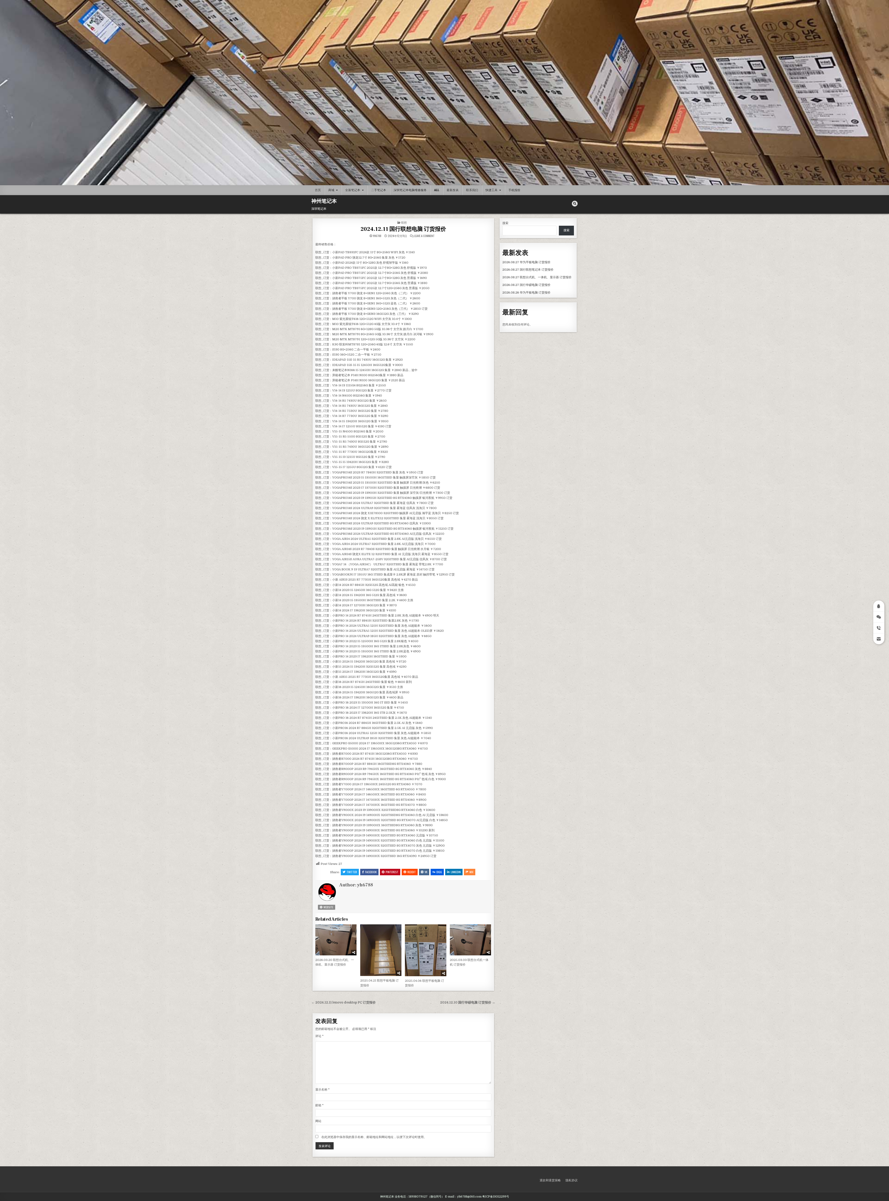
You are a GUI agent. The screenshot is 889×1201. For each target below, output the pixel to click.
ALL (436, 190)
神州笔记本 (324, 201)
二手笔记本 (378, 190)
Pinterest (392, 872)
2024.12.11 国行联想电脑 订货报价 (403, 229)
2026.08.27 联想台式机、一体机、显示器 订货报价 (537, 277)
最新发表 (453, 190)
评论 (319, 1036)
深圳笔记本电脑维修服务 (410, 190)
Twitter (352, 872)
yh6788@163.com (469, 1196)
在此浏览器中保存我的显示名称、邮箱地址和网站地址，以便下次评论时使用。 (374, 1137)
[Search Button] (575, 203)
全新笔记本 (352, 190)
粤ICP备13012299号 (495, 1196)
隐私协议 (572, 1180)
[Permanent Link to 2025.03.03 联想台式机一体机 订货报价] (470, 939)
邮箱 (319, 1105)
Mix (471, 872)
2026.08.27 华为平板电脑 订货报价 (526, 262)
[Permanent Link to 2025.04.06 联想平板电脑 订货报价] (425, 950)
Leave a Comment (424, 236)
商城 (331, 190)
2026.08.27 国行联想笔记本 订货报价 (528, 269)
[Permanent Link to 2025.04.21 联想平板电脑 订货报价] (380, 950)
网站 (318, 1121)
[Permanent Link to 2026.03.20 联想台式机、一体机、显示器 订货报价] (336, 939)
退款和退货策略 (550, 1180)
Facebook (371, 872)
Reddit (411, 872)
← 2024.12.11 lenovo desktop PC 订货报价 (343, 1002)
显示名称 (322, 1089)
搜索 (505, 223)
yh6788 (377, 236)
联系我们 (472, 190)
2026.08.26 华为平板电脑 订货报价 (526, 292)
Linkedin (456, 872)
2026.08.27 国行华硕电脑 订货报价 (526, 285)
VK (426, 872)
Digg (439, 872)
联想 (404, 222)
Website (328, 907)
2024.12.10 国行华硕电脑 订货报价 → (467, 1002)
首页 (318, 190)
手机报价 (514, 190)
